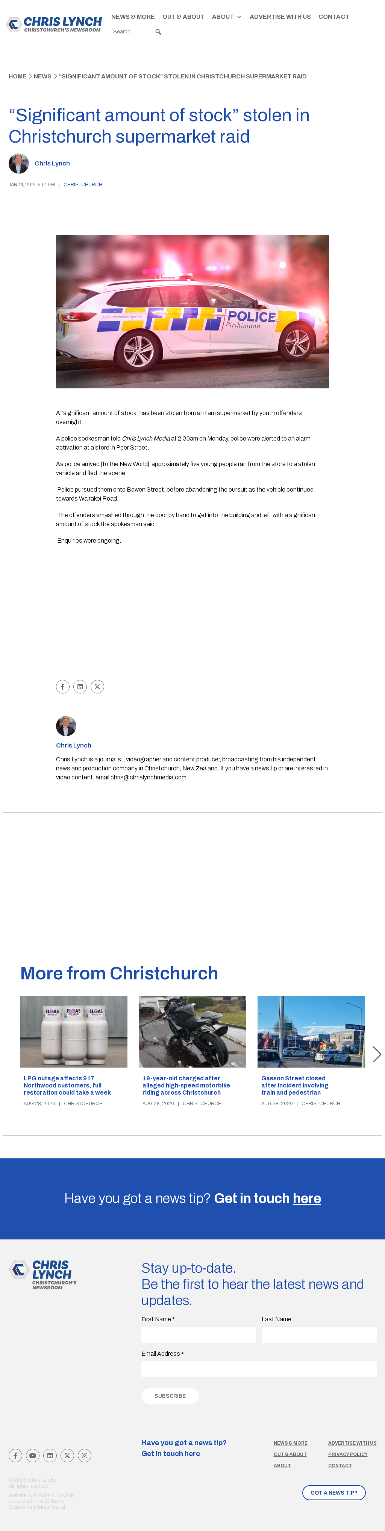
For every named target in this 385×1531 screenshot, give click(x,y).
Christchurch (83, 184)
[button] (158, 32)
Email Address (162, 1354)
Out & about (290, 1454)
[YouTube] (32, 1455)
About (223, 17)
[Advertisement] (192, 621)
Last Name (276, 1319)
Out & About (183, 17)
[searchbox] (137, 32)
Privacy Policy (348, 1454)
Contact (333, 17)
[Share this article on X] (97, 686)
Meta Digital (51, 1507)
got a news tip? (334, 1493)
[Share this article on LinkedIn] (80, 686)
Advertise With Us (280, 17)
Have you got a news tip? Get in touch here (184, 1448)
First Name (158, 1319)
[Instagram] (84, 1455)
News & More (133, 17)
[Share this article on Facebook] (63, 686)
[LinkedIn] (50, 1455)
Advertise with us (352, 1443)
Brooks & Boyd (51, 1495)
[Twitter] (67, 1455)
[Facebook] (15, 1455)
